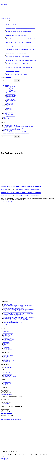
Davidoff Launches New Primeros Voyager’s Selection (18, 42)
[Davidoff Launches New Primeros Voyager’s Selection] (7, 41)
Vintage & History (10, 96)
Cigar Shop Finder (10, 116)
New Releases (9, 92)
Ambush (5, 201)
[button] (4, 458)
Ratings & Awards (10, 86)
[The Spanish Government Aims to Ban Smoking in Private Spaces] (7, 48)
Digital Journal (6, 118)
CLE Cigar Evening (8, 130)
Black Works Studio (12, 201)
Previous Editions (10, 112)
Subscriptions (6, 356)
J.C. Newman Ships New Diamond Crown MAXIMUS (19, 67)
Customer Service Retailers (9, 376)
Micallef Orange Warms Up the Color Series (16, 35)
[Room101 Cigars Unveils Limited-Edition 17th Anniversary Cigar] (7, 44)
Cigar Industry (9, 103)
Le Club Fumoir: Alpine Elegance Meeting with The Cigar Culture (21, 60)
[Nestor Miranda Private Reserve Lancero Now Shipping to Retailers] (7, 37)
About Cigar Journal (11, 107)
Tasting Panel (9, 110)
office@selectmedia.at (6, 403)
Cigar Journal (4, 4)
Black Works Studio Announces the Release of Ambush (21, 187)
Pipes (4, 344)
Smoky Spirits (6, 343)
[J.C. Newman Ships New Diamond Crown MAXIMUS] (7, 66)
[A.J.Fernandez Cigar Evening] (7, 69)
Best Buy (11, 87)
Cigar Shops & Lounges (8, 339)
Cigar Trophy (12, 88)
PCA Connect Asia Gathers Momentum (12, 129)
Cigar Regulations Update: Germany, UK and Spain (18, 63)
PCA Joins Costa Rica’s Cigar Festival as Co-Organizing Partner (18, 126)
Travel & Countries (10, 99)
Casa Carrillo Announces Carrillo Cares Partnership (18, 56)
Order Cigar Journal (7, 372)
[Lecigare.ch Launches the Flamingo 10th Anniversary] (7, 30)
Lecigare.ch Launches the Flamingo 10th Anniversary (18, 31)
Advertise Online (7, 383)
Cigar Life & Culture (11, 100)
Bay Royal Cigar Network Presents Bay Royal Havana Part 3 (17, 131)
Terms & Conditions (5, 419)
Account (5, 119)
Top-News (36, 189)
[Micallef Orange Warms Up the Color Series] (7, 34)
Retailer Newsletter (7, 374)
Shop (4, 117)
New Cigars (24, 189)
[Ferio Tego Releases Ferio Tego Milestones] (7, 51)
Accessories (6, 342)
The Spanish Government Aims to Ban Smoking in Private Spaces (21, 49)
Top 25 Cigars (12, 91)
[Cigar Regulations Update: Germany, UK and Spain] (7, 62)
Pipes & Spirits (9, 104)
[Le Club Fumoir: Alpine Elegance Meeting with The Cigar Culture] (7, 59)
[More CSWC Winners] (7, 23)
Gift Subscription (7, 359)
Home (4, 83)
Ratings (11, 90)
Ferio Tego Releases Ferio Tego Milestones (16, 53)
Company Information (16, 419)
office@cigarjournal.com (6, 394)
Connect (5, 113)
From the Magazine (7, 349)
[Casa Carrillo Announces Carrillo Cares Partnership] (7, 55)
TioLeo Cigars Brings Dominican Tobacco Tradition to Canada (20, 28)
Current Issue (9, 108)
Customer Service (7, 361)
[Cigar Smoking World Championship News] (9, 224)
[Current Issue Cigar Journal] (11, 214)
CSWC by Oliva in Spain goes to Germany (13, 128)
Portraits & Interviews (11, 95)
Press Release (4, 189)
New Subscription (7, 357)
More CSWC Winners (11, 24)
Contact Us (6, 384)
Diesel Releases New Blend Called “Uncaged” (17, 74)
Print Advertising (7, 382)
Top (1, 420)
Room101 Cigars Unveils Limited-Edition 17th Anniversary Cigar (21, 46)
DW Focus (8, 77)
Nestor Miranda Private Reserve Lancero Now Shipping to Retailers (21, 38)
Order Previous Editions (8, 360)
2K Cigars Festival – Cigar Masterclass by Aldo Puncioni (16, 133)
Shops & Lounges (10, 98)
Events (7, 101)
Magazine (5, 105)
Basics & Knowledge (11, 94)
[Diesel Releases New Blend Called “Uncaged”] (7, 73)
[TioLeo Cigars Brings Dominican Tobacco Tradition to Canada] (7, 26)
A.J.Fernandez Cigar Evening (13, 71)
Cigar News (6, 85)
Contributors (9, 109)
